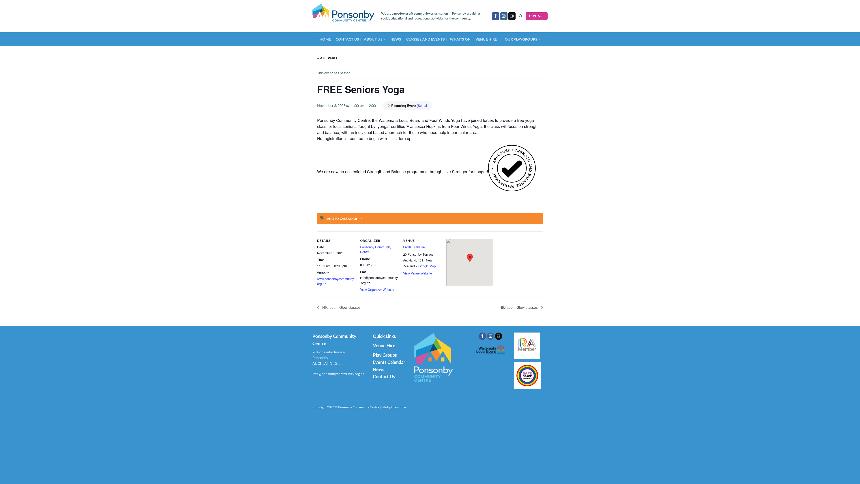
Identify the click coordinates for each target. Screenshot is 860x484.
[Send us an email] (512, 16)
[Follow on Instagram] (503, 16)
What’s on (460, 39)
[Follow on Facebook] (495, 16)
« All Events (327, 57)
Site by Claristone (393, 407)
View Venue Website (417, 273)
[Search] (520, 16)
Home (325, 39)
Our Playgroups (521, 39)
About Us (373, 39)
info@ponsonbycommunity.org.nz (338, 374)
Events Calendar (389, 362)
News (395, 39)
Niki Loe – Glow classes (341, 307)
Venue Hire (384, 345)
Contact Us (347, 39)
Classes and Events (425, 39)
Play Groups (385, 355)
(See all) (423, 105)
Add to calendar (342, 218)
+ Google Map (426, 266)
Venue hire (486, 39)
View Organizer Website (377, 289)
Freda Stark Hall (414, 247)
